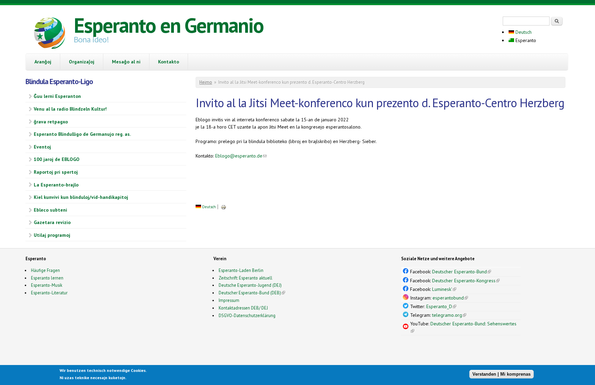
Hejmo (205, 82)
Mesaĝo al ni (126, 62)
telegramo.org (449, 315)
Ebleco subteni (50, 210)
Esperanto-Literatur (49, 292)
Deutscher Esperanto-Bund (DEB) (250, 292)
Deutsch (523, 32)
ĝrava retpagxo (51, 122)
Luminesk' (444, 289)
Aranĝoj (42, 62)
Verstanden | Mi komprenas (501, 373)
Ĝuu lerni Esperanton (57, 96)
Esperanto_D (441, 306)
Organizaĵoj (81, 62)
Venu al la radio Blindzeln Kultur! (70, 109)
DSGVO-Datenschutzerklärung (247, 315)
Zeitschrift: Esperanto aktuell (245, 278)
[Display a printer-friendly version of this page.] (223, 206)
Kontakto (168, 62)
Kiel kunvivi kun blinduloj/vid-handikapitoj (81, 197)
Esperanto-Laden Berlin (241, 270)
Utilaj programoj (52, 235)
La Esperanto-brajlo (56, 185)
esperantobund (450, 298)
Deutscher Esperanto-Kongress (466, 280)
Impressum (229, 300)
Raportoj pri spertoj (56, 172)
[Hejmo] (49, 34)
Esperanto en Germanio (168, 25)
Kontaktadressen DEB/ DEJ (243, 308)
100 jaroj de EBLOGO (57, 159)
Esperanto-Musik (46, 285)
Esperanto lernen (47, 278)
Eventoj (42, 147)
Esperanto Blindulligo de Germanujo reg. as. (82, 134)
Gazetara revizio (52, 222)
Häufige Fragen (45, 270)
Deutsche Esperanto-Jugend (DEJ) (250, 285)
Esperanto (525, 40)
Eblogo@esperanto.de (241, 156)
